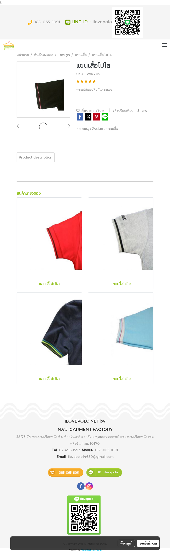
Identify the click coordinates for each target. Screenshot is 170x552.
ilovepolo (102, 21)
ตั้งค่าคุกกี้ (126, 543)
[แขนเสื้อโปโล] (43, 90)
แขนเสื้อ (112, 128)
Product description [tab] (35, 157)
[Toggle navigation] (164, 45)
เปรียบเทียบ (124, 110)
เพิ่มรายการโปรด (92, 110)
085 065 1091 (46, 21)
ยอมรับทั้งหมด (148, 543)
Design (98, 128)
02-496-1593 (69, 450)
